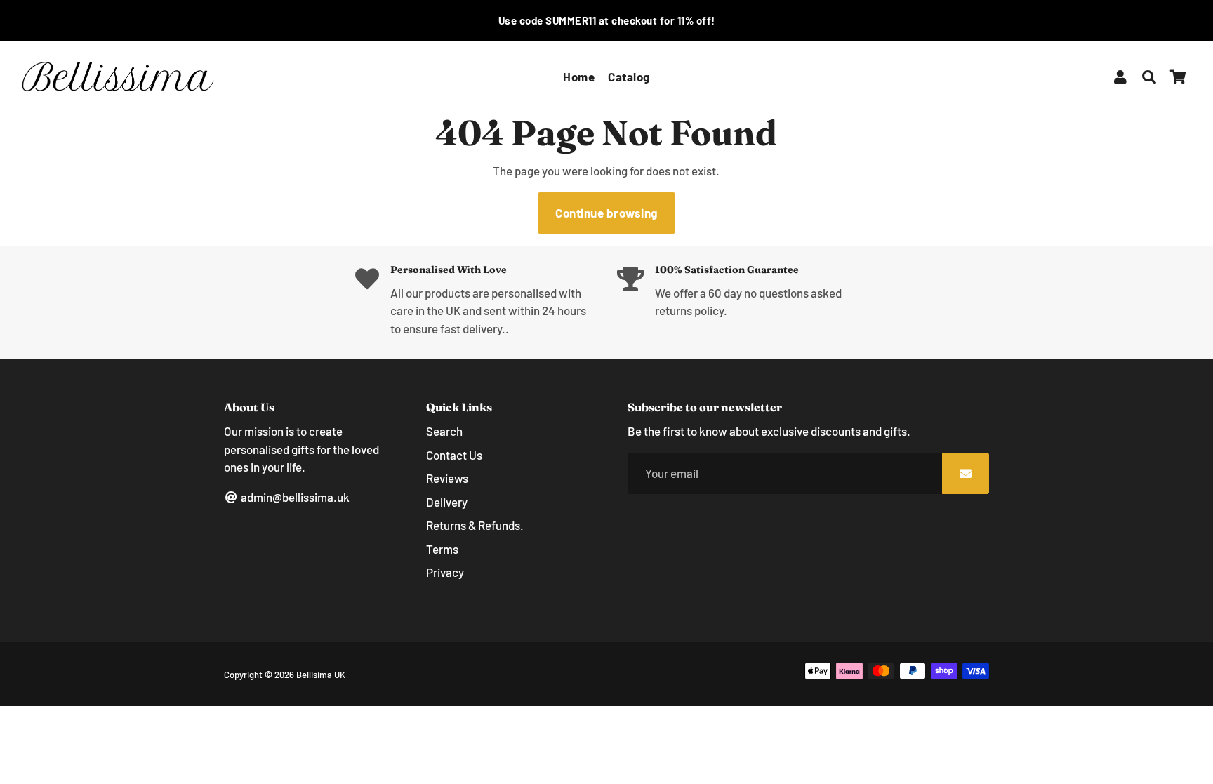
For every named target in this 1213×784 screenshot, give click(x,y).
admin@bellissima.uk (294, 497)
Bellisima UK (320, 674)
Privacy (445, 572)
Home (579, 76)
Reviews (447, 478)
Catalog (629, 76)
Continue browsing (606, 213)
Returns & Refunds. (475, 525)
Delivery (447, 502)
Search (444, 431)
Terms (442, 549)
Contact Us (454, 455)
